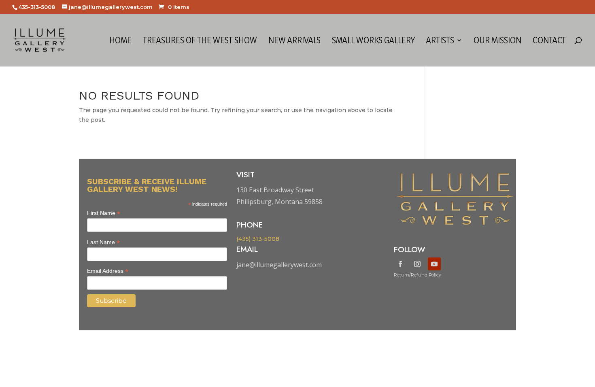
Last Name (103, 242)
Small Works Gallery (373, 41)
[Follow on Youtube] (434, 263)
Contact (549, 41)
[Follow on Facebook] (400, 263)
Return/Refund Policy (417, 275)
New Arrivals (294, 41)
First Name (103, 213)
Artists (440, 41)
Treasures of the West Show (200, 41)
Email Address (107, 271)
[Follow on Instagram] (417, 263)
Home (120, 41)
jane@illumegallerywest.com (279, 264)
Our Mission (497, 41)
